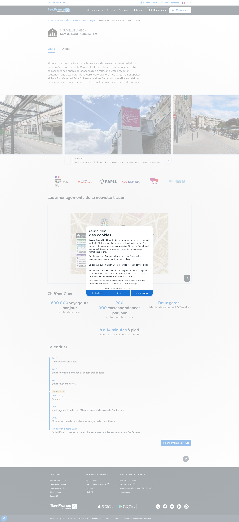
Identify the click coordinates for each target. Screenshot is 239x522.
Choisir (119, 293)
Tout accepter (141, 293)
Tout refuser (97, 293)
